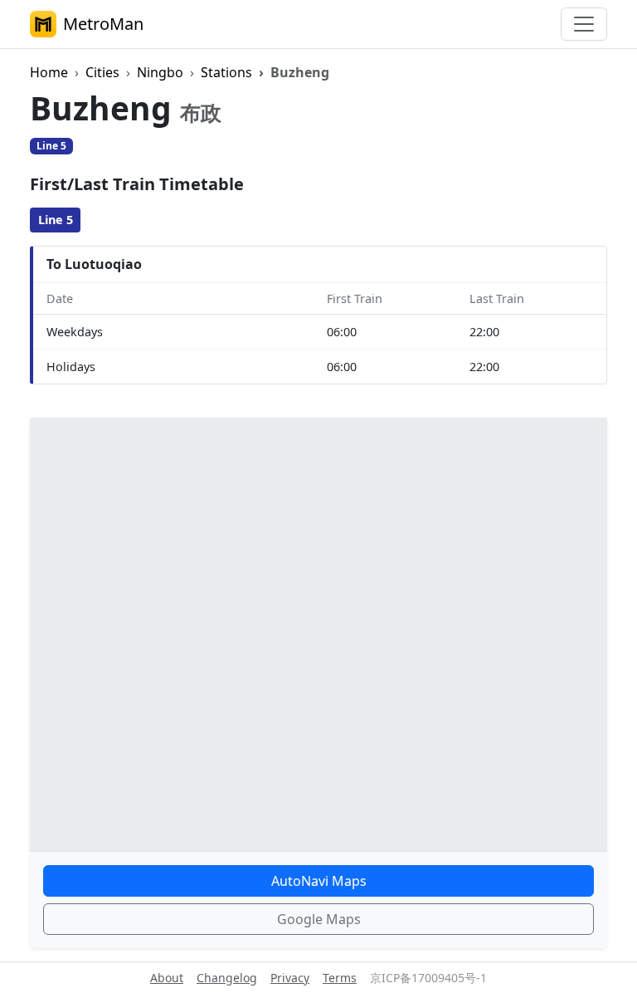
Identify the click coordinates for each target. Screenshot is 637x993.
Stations (226, 72)
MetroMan (103, 23)
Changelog (227, 978)
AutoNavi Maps (319, 881)
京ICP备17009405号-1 (428, 978)
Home (49, 72)
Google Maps (319, 919)
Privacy (289, 978)
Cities (102, 72)
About (166, 978)
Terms (340, 978)
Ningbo (160, 72)
